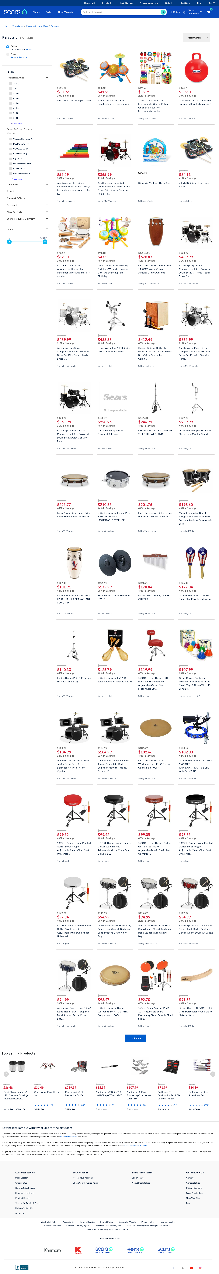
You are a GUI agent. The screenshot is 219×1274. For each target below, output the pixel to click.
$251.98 (102, 582)
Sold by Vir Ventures (147, 448)
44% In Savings (147, 425)
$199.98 (143, 665)
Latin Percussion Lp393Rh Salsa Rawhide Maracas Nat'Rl (115, 679)
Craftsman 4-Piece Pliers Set (46, 1094)
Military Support (194, 1188)
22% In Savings (65, 755)
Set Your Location (19, 57)
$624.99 (183, 252)
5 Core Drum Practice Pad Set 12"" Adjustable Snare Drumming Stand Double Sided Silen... (155, 1011)
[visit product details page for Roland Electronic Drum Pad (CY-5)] (115, 563)
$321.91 (143, 582)
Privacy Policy (148, 1222)
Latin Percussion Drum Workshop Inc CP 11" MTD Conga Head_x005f (113, 1011)
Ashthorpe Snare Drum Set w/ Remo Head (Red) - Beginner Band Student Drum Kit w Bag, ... (196, 928)
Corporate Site (193, 1182)
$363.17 (143, 500)
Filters (10, 71)
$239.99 (161, 1084)
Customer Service (25, 1172)
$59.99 (37, 1084)
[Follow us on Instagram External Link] (201, 1267)
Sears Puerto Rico (194, 1193)
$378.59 (102, 500)
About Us (19, 1213)
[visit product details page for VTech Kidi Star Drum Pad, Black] (196, 151)
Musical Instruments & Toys (37, 26)
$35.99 (100, 1087)
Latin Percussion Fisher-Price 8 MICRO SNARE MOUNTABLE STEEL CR (114, 516)
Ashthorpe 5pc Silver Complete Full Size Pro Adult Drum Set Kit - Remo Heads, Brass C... (73, 351)
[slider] (9, 241)
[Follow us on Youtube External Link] (192, 1267)
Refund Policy (106, 1222)
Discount (12, 205)
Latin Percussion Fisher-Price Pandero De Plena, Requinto (155, 514)
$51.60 (102, 87)
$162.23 (61, 912)
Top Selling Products (18, 1053)
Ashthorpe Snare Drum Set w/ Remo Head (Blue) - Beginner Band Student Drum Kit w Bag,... (74, 1011)
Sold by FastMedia (105, 366)
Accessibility (68, 1222)
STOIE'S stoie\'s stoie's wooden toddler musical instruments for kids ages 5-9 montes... (73, 268)
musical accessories (68, 1136)
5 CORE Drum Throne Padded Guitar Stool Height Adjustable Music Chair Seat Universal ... (74, 846)
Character (13, 184)
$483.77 (102, 417)
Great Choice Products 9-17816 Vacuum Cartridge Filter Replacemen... (15, 1095)
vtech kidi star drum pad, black (74, 100)
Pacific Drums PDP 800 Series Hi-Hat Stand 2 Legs (74, 679)
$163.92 (183, 830)
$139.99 (100, 1084)
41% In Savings (187, 178)
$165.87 (61, 830)
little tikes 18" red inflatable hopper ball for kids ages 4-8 (195, 102)
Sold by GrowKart (105, 613)
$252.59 (61, 665)
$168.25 (102, 995)
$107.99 (132, 1087)
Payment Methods (52, 1225)
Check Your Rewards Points (85, 1182)
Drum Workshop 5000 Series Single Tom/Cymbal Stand (195, 432)
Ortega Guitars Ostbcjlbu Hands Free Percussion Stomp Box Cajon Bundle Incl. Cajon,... (155, 351)
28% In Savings (106, 590)
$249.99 (131, 1084)
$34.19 (193, 1087)
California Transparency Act (108, 1225)
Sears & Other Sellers (19, 129)
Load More (135, 1038)
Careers (190, 1177)
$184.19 (183, 747)
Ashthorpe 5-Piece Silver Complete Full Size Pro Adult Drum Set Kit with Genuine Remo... (195, 351)
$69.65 (142, 87)
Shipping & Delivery (24, 1193)
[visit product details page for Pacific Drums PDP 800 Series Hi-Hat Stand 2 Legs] (74, 646)
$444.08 (143, 417)
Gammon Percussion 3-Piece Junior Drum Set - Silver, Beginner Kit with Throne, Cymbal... (73, 763)
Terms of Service (87, 1222)
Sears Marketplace (142, 1172)
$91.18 (102, 252)
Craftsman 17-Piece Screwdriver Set (198, 1094)
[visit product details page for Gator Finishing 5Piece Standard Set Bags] (115, 398)
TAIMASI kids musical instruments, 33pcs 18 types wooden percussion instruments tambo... (154, 103)
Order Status (21, 1182)
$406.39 (61, 500)
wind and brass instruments (135, 1145)
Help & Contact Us (23, 1208)
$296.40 (183, 582)
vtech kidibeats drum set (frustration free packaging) (113, 102)
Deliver (21, 48)
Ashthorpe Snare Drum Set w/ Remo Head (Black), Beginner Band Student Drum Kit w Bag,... (115, 928)
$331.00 (183, 500)
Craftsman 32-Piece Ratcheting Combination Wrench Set (139, 1095)
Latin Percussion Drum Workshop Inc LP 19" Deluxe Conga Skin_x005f (154, 763)
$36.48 (8, 1087)
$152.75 (183, 995)
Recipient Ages (15, 77)
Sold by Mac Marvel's (66, 118)
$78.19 (61, 252)
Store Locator (21, 1177)
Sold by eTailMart (186, 201)
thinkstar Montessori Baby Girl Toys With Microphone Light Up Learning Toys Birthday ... (113, 268)
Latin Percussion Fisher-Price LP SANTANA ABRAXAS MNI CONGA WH (73, 598)
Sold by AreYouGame (147, 201)
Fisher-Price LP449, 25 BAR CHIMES (154, 597)
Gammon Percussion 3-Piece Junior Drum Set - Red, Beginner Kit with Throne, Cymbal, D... (114, 763)
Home (7, 26)
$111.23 (61, 87)
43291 (29, 49)
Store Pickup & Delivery (21, 218)
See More (18, 123)
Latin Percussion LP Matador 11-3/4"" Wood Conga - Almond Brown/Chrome (154, 268)
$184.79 (143, 747)
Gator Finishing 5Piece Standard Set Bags (111, 432)
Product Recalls (22, 1198)
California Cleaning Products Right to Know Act (148, 1225)
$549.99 (69, 1084)
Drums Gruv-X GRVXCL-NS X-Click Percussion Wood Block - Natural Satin (196, 1011)
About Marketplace (141, 1182)
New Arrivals (14, 211)
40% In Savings (147, 260)
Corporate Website (127, 1221)
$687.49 (143, 335)
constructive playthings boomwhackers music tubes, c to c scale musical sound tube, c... (74, 186)
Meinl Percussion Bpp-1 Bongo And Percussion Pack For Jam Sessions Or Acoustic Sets (195, 516)
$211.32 (102, 665)
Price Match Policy (49, 1222)
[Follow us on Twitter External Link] (183, 1267)
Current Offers (16, 198)
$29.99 (142, 173)
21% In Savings (106, 178)
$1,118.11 (144, 252)
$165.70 (102, 830)
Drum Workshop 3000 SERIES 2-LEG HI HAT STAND (155, 432)
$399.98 (183, 417)
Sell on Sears (137, 1177)
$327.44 (61, 582)
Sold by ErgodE (185, 448)
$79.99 (192, 1084)
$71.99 (162, 1087)
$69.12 (61, 170)
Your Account (80, 1172)
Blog (188, 1203)
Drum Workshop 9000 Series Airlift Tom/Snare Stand (114, 349)
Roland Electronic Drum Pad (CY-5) (114, 597)
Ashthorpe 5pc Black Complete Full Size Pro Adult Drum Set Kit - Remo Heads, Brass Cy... (195, 268)
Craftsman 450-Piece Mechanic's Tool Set (75, 1094)
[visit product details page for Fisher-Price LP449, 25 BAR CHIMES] (155, 563)
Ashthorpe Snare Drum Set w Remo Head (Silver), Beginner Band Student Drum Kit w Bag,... (154, 928)
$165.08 (143, 830)
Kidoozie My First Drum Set (154, 182)
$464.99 (102, 170)
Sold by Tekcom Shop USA (189, 696)
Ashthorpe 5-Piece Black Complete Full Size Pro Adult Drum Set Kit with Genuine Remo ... (73, 433)
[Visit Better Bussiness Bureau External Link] (21, 1267)
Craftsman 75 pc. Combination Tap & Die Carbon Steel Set (169, 1095)
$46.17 (6, 1084)
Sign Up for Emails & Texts (27, 1203)
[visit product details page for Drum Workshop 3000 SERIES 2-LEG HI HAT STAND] (155, 398)
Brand (10, 191)
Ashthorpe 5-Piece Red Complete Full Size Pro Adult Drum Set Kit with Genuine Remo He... (114, 186)
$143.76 (183, 170)
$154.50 (143, 995)
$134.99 (61, 747)
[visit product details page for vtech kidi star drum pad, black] (74, 68)
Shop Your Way (193, 1198)
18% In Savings (187, 673)
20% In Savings (65, 95)
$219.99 (70, 1087)
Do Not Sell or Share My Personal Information (107, 1229)
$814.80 (102, 335)
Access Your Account (83, 1177)
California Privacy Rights (77, 1225)
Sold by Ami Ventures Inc (149, 283)
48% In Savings (106, 260)
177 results (17, 37)
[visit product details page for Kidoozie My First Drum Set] (155, 151)
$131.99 (183, 665)
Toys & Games (18, 26)
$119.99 (102, 912)
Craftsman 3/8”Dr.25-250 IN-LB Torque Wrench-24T (109, 1094)
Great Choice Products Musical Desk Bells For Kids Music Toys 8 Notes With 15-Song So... (195, 681)
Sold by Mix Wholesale (107, 201)
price (10, 228)
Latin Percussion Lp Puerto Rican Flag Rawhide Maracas (195, 597)
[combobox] (124, 12)
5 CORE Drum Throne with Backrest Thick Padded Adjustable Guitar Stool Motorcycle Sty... (153, 681)
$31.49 (39, 1087)
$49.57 (183, 87)
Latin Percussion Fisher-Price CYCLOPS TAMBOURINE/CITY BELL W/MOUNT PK (195, 763)
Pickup (19, 55)
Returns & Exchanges (25, 1188)
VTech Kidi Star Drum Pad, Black (194, 184)
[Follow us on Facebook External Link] (174, 1267)
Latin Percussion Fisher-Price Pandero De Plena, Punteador (74, 514)
